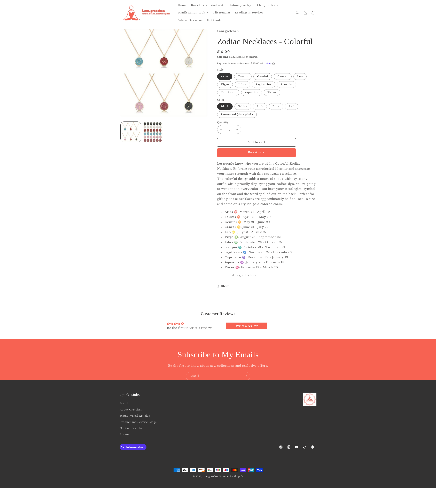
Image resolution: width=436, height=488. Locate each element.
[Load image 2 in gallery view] (153, 132)
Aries (225, 76)
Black (225, 106)
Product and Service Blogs (138, 422)
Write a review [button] (247, 326)
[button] (199, 5)
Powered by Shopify (231, 476)
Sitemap (125, 434)
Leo (300, 76)
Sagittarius (263, 84)
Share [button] (225, 286)
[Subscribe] (246, 376)
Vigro (225, 84)
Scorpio (286, 84)
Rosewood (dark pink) (237, 114)
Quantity (223, 122)
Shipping (222, 57)
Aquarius (251, 92)
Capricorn (228, 92)
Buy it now (256, 152)
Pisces (271, 92)
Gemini (262, 76)
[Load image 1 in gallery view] (131, 132)
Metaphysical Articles (135, 415)
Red (291, 106)
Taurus (243, 76)
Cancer (282, 76)
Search (124, 403)
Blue (275, 106)
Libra (242, 84)
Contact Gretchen (132, 428)
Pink (260, 106)
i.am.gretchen (211, 476)
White (242, 106)
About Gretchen (131, 409)
